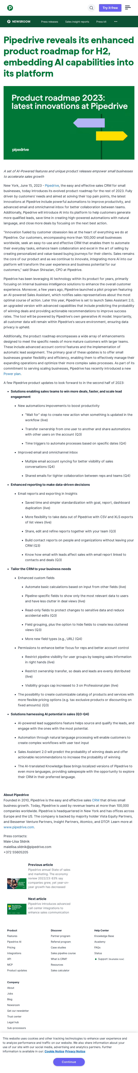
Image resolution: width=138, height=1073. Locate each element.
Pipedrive (52, 185)
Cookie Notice (54, 1051)
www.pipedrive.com (19, 827)
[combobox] (115, 21)
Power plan (12, 374)
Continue (69, 1062)
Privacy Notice (75, 1051)
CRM (95, 800)
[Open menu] (128, 8)
